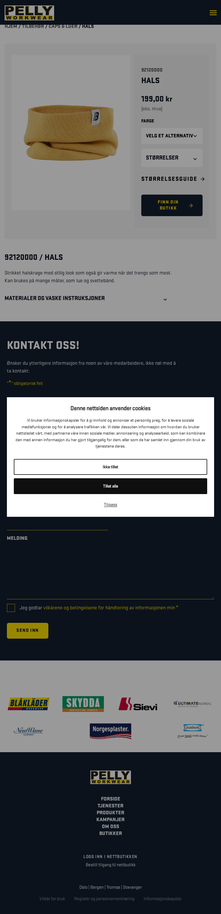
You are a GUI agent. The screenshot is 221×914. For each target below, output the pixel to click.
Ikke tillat (110, 467)
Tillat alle (110, 486)
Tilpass (110, 505)
